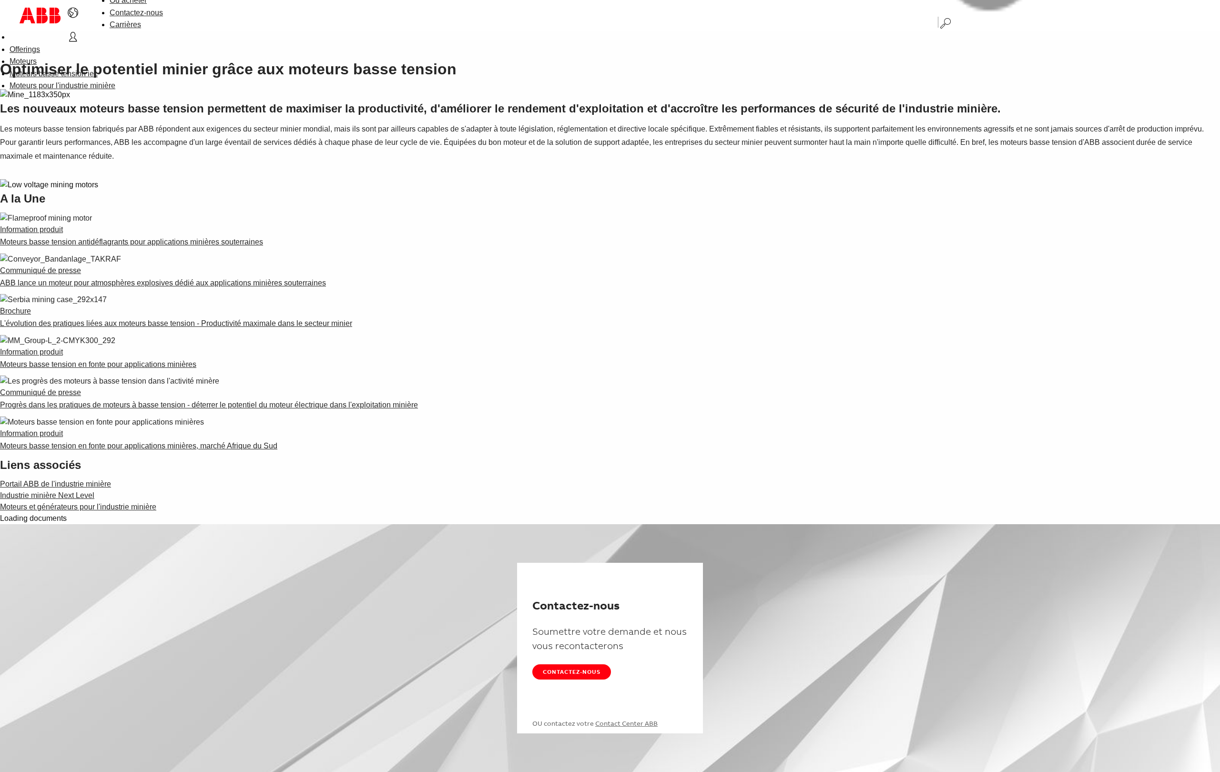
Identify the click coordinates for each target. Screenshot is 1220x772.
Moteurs (23, 61)
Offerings (25, 49)
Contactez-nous (136, 13)
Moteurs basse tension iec (54, 74)
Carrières (125, 24)
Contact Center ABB (626, 723)
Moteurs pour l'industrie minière (62, 85)
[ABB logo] (40, 15)
